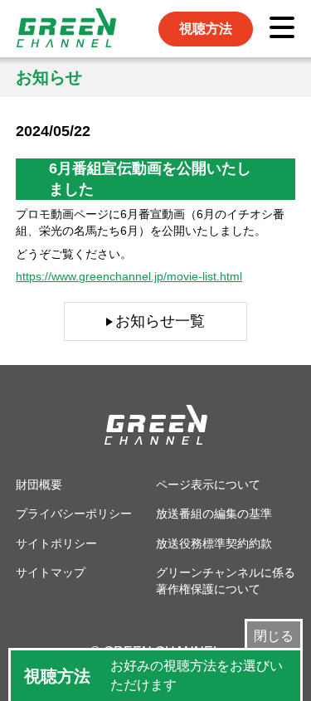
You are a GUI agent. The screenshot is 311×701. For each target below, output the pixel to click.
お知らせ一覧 (160, 321)
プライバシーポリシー (74, 513)
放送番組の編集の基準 (214, 513)
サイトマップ (50, 572)
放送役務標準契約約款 (214, 543)
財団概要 (39, 484)
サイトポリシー (56, 543)
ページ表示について (208, 484)
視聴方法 (205, 29)
